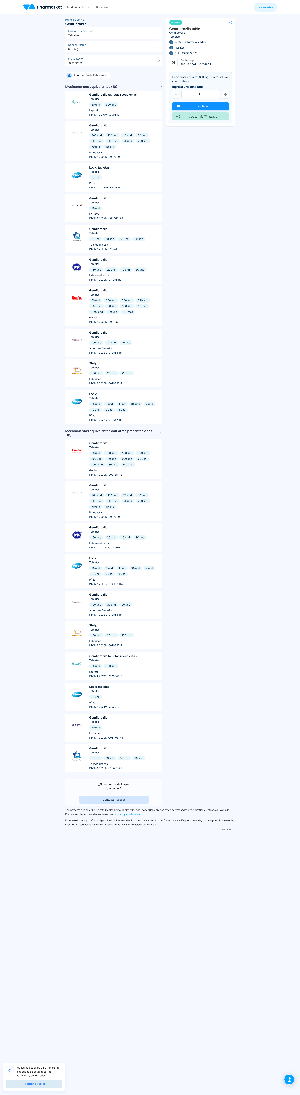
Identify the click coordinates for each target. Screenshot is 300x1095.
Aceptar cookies (34, 1084)
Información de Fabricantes (91, 75)
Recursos (102, 7)
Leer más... (227, 829)
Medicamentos (76, 7)
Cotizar (203, 106)
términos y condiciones (127, 814)
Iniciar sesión (265, 7)
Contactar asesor (113, 799)
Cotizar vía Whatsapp (203, 116)
